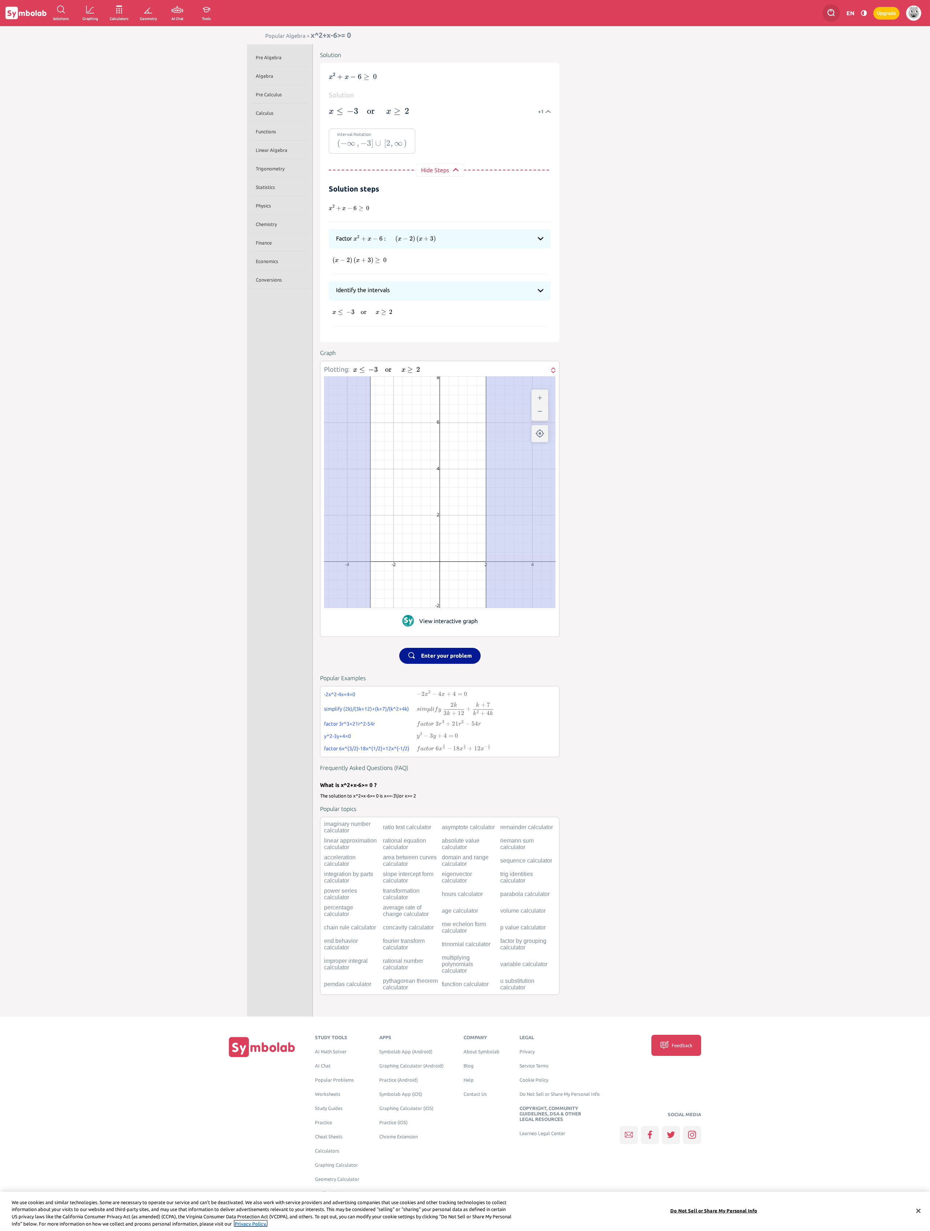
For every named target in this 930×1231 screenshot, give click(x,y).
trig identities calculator (516, 877)
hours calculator (462, 894)
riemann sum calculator (517, 844)
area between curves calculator (410, 860)
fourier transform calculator (404, 944)
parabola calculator (525, 894)
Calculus (265, 113)
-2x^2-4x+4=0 (339, 694)
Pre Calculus (269, 94)
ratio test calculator (407, 827)
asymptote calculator (468, 827)
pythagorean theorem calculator (410, 984)
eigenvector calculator (457, 877)
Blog (469, 1066)
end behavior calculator (341, 944)
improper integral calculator (346, 964)
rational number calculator (403, 964)
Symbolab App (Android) (405, 1051)
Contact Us (475, 1094)
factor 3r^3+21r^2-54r (349, 723)
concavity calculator (408, 927)
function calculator (465, 984)
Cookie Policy (533, 1080)
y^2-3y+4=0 (337, 736)
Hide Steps (435, 170)
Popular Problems (334, 1080)
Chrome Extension (398, 1136)
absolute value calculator (461, 844)
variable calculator (523, 964)
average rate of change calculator (406, 910)
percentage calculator (338, 910)
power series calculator (340, 894)
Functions (266, 131)
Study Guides (329, 1108)
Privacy (527, 1051)
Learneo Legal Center (542, 1133)
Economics (267, 261)
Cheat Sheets (329, 1136)
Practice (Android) (398, 1080)
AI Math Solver (331, 1051)
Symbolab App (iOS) (400, 1094)
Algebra (264, 75)
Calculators (327, 1151)
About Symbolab (482, 1051)
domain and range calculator (465, 860)
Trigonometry (270, 168)
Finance (264, 242)
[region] (465, 1211)
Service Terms (534, 1066)
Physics (263, 205)
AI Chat (323, 1066)
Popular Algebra (285, 36)
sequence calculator (526, 860)
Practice (323, 1122)
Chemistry (266, 224)
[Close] (918, 1211)
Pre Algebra (269, 57)
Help (469, 1080)
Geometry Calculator (337, 1179)
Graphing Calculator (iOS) (406, 1108)
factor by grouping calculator (523, 944)
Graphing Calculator (336, 1165)
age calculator (460, 911)
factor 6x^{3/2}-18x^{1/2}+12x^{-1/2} (366, 748)
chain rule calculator (350, 927)
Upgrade (886, 13)
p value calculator (523, 927)
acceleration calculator (340, 860)
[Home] (262, 1047)
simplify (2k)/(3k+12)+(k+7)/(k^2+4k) (366, 708)
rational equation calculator (404, 844)
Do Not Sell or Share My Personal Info (559, 1094)
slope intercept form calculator (408, 877)
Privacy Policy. (251, 1223)
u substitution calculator (517, 984)
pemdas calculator (347, 984)
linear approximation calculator (350, 844)
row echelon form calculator (464, 927)
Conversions (269, 279)
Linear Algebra (271, 150)
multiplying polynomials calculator (457, 964)
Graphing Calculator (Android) (411, 1066)
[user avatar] (913, 13)
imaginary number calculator (347, 827)
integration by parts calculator (348, 877)
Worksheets (327, 1094)
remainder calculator (526, 827)
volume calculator (523, 911)
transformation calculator (401, 894)
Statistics (265, 187)
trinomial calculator (466, 944)
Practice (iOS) (393, 1122)
